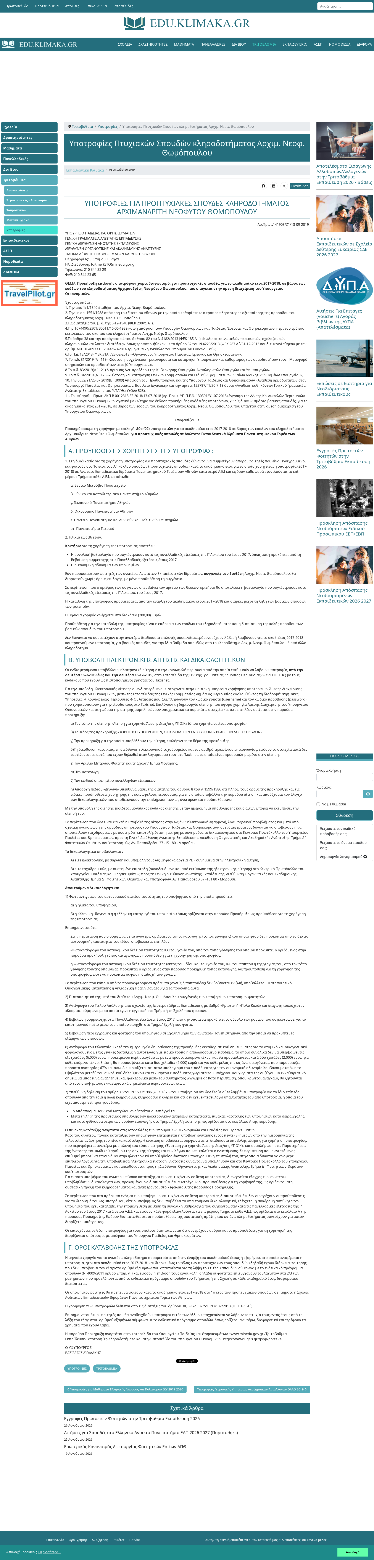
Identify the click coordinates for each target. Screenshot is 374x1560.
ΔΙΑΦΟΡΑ (11, 272)
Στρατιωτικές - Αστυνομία (26, 200)
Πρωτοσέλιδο (16, 6)
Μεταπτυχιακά (17, 220)
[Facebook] (263, 185)
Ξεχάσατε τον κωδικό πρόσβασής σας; (338, 831)
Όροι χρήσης (78, 1540)
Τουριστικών (16, 210)
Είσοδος (134, 1540)
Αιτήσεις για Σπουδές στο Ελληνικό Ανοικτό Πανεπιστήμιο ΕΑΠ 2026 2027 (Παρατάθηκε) (151, 1432)
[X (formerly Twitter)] (284, 185)
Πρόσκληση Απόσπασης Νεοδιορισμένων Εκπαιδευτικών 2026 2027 (343, 595)
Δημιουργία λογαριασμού (341, 856)
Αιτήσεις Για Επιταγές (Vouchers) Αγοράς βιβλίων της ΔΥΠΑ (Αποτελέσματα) (339, 319)
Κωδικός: (324, 787)
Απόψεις (72, 6)
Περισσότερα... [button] (49, 1552)
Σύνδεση (344, 815)
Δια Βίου (239, 44)
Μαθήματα (184, 44)
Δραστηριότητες (153, 44)
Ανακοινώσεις (17, 190)
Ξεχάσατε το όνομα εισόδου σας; (343, 845)
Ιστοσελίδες (123, 6)
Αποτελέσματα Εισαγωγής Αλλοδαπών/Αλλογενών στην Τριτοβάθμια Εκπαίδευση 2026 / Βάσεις (344, 174)
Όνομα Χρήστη (328, 770)
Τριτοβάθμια (264, 44)
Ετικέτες (118, 1540)
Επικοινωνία (96, 6)
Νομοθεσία (339, 44)
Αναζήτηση (100, 1540)
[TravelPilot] (29, 293)
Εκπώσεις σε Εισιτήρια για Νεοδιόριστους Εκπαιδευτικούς (344, 388)
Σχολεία (125, 44)
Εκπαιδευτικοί (294, 44)
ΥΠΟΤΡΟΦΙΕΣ (77, 1368)
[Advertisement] (177, 81)
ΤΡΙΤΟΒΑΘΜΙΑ (106, 1368)
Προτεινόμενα (47, 6)
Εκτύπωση (300, 186)
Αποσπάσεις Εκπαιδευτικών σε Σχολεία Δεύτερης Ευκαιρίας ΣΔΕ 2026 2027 (344, 246)
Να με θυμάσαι (334, 804)
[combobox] (345, 6)
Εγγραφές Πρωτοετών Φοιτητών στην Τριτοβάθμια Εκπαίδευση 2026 (132, 1418)
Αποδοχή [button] (352, 1552)
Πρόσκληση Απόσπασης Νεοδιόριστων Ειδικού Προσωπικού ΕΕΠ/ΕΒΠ (342, 528)
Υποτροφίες (15, 230)
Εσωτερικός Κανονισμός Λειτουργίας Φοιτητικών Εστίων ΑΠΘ (125, 1446)
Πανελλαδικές (212, 44)
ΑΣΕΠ (318, 44)
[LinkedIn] (273, 185)
